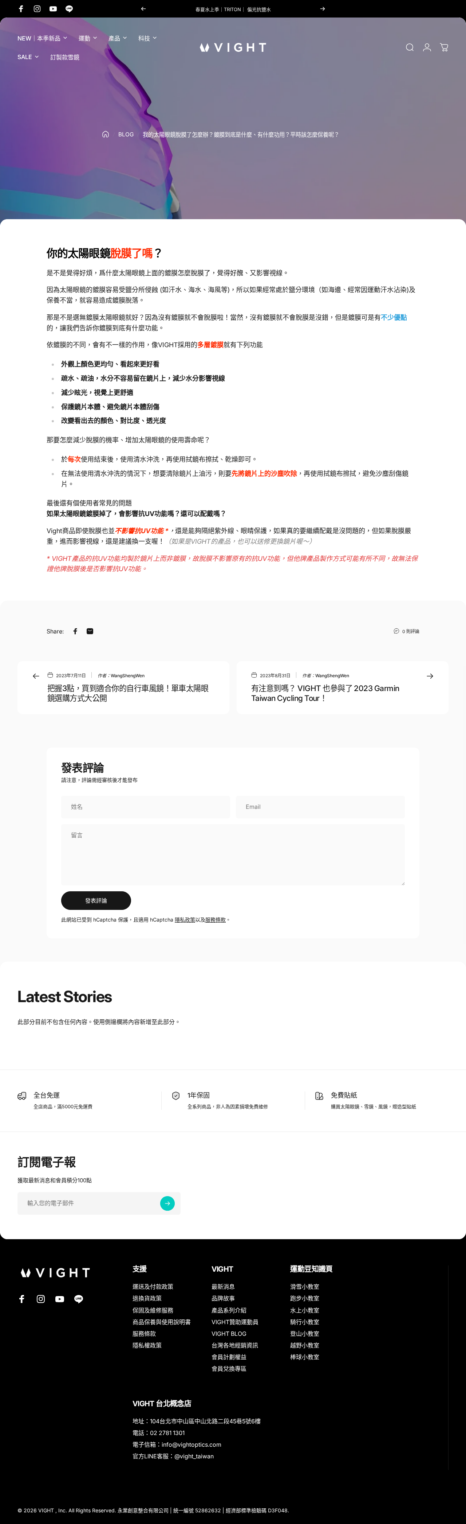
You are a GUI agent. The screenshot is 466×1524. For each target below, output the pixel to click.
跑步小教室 (304, 1298)
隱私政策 (185, 919)
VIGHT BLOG (229, 1333)
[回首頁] (105, 134)
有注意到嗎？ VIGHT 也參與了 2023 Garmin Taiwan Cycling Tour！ (325, 693)
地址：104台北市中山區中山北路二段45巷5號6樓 (197, 1421)
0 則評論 (410, 631)
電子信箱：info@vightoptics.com (177, 1444)
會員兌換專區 (229, 1368)
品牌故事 (223, 1298)
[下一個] (323, 9)
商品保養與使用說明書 (162, 1322)
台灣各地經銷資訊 (235, 1345)
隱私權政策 (147, 1345)
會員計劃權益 (229, 1357)
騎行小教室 (304, 1322)
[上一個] (143, 9)
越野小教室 (304, 1345)
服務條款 (215, 919)
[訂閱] (167, 1203)
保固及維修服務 (153, 1310)
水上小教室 (304, 1310)
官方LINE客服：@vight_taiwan (173, 1456)
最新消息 (223, 1286)
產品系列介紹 (229, 1310)
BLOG (126, 134)
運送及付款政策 (153, 1286)
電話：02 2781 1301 (159, 1432)
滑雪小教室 (304, 1286)
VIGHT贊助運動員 (235, 1322)
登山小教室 (304, 1333)
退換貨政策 (147, 1298)
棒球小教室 (304, 1357)
